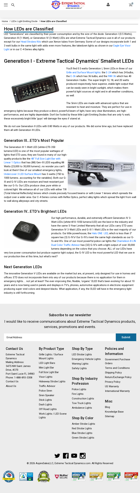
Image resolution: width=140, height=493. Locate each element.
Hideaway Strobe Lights (52, 381)
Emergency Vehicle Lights (86, 359)
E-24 (108, 72)
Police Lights (79, 389)
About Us (11, 386)
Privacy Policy (112, 381)
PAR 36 (112, 76)
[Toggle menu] (6, 5)
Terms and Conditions (117, 367)
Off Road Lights (48, 409)
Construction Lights (83, 398)
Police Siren (45, 390)
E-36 (73, 76)
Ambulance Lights (82, 407)
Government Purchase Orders (117, 361)
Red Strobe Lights (82, 428)
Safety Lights (79, 368)
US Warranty (112, 386)
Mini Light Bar (46, 367)
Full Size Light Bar (49, 372)
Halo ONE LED (100, 233)
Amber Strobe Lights (83, 423)
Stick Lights (45, 399)
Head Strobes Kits (31, 41)
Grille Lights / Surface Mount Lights (51, 356)
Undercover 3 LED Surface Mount (22, 174)
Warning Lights (80, 363)
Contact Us (12, 381)
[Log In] (108, 4)
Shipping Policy (113, 372)
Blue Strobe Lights (82, 433)
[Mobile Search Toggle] (13, 5)
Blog (107, 407)
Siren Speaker (46, 395)
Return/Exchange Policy (118, 377)
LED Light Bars (47, 363)
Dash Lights (45, 404)
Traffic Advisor (47, 386)
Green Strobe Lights (83, 437)
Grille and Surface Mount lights (83, 72)
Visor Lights (45, 376)
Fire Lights (77, 393)
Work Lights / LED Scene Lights (53, 415)
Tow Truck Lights (81, 403)
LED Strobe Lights (82, 354)
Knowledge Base (114, 411)
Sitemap (109, 416)
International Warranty (117, 391)
